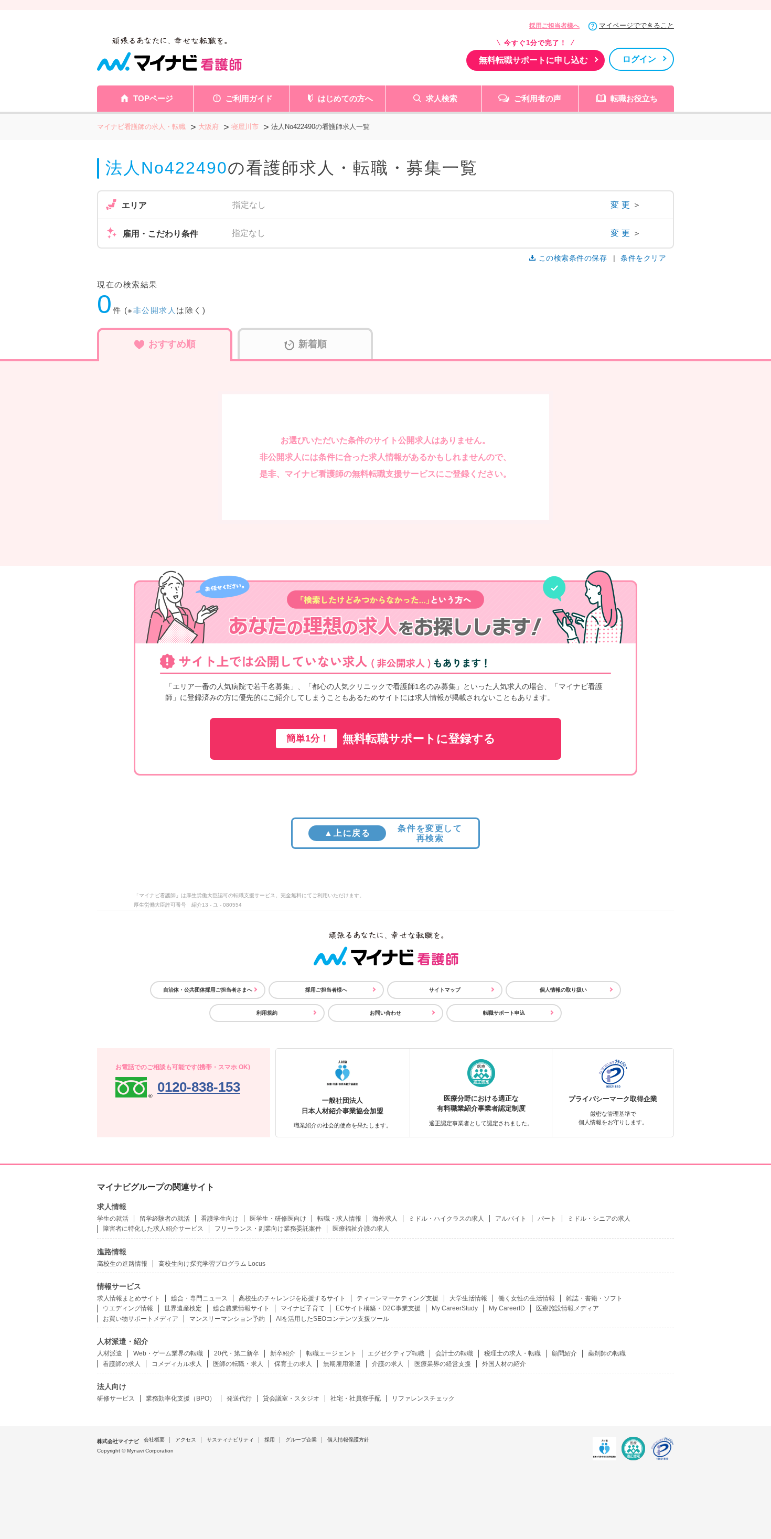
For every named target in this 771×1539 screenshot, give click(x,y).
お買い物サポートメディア (140, 1318)
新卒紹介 (282, 1353)
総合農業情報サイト (241, 1308)
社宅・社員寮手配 (355, 1398)
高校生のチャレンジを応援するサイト (292, 1298)
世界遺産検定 (183, 1308)
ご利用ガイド (249, 98)
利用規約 (266, 1013)
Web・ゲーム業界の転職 (168, 1353)
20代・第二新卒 (236, 1353)
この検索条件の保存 (572, 258)
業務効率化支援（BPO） (181, 1398)
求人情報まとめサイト (128, 1298)
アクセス (185, 1440)
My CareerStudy (455, 1308)
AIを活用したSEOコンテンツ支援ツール (332, 1318)
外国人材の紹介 (504, 1364)
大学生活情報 (468, 1298)
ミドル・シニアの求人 (598, 1218)
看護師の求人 (122, 1364)
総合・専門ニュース (199, 1298)
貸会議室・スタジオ (291, 1398)
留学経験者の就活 (165, 1218)
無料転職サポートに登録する (391, 738)
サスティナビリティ (230, 1440)
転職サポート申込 (504, 1013)
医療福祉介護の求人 (361, 1228)
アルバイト (511, 1218)
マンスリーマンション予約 (227, 1318)
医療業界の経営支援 (442, 1364)
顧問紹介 (564, 1353)
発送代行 (239, 1398)
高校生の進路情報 (122, 1263)
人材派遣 (109, 1353)
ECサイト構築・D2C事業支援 (378, 1308)
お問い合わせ (385, 1013)
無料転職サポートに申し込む (533, 60)
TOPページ (153, 98)
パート (547, 1218)
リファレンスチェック (423, 1398)
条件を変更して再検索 (393, 833)
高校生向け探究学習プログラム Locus (211, 1263)
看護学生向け (220, 1218)
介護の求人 (387, 1364)
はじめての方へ (345, 98)
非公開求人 (155, 310)
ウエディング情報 (128, 1308)
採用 (269, 1440)
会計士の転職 (454, 1353)
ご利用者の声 (537, 98)
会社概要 (154, 1440)
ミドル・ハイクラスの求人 (446, 1218)
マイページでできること (636, 25)
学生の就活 (112, 1218)
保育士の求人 (293, 1364)
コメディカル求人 (177, 1364)
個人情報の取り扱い (563, 990)
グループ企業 (301, 1440)
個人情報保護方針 (348, 1440)
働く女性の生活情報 (526, 1298)
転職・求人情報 (339, 1218)
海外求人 (385, 1218)
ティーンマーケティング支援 (397, 1298)
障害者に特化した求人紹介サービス (153, 1228)
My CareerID (507, 1308)
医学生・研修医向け (278, 1218)
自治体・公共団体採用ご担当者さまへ (207, 990)
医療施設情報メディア (567, 1308)
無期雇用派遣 (342, 1364)
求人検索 (441, 98)
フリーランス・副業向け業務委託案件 (268, 1228)
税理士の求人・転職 (512, 1353)
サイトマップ (445, 990)
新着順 (312, 344)
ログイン (639, 59)
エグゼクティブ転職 (396, 1353)
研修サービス (116, 1398)
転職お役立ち (634, 98)
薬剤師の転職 (607, 1353)
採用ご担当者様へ (554, 25)
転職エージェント (331, 1353)
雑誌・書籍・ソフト (594, 1298)
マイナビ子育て (303, 1308)
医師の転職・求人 (238, 1364)
